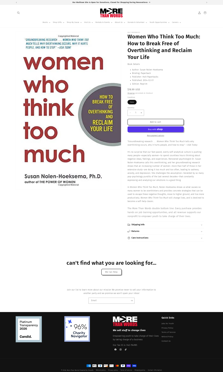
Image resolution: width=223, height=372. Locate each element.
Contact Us (166, 341)
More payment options (155, 135)
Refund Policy (167, 337)
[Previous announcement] (16, 2)
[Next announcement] (206, 2)
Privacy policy (113, 370)
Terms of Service (169, 332)
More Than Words (73, 370)
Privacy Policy (167, 328)
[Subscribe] (131, 301)
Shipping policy (139, 370)
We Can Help (111, 272)
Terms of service (126, 370)
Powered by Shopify (86, 370)
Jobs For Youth (168, 323)
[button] (18, 13)
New (132, 102)
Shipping (131, 93)
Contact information (155, 370)
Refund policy (101, 370)
